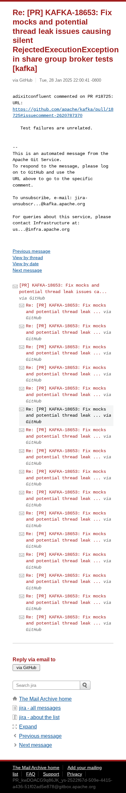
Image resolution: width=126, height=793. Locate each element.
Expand (28, 726)
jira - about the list (39, 717)
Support (51, 774)
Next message (27, 270)
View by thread (28, 257)
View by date (26, 263)
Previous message (31, 251)
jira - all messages (40, 708)
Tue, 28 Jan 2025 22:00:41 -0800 (70, 80)
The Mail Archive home (45, 699)
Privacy (74, 774)
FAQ (30, 774)
